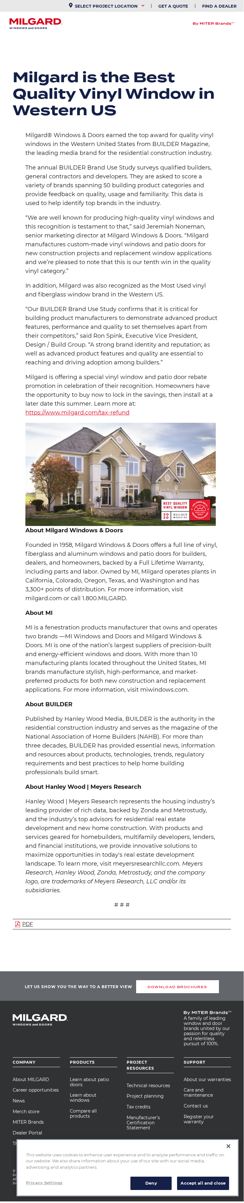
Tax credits (138, 1106)
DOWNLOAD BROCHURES (177, 987)
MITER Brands (28, 1122)
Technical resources (148, 1085)
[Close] (228, 1146)
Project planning (145, 1096)
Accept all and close (203, 1183)
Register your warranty (199, 1119)
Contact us (196, 1105)
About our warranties (207, 1079)
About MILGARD (31, 1079)
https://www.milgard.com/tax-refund (77, 412)
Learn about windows (83, 1098)
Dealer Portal (27, 1132)
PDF (27, 924)
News (19, 1100)
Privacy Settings (44, 1182)
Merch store (26, 1111)
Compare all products (83, 1113)
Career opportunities (36, 1090)
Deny (151, 1183)
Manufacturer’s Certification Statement (143, 1122)
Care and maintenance (198, 1092)
